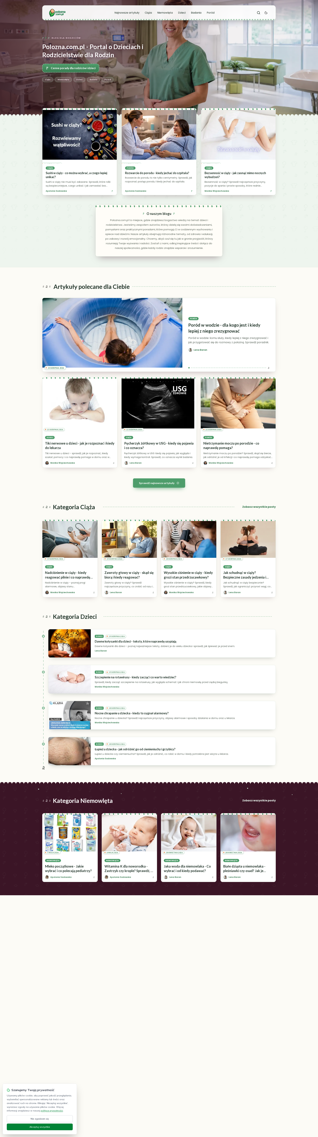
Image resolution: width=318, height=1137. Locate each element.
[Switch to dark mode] (266, 13)
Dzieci (182, 13)
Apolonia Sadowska (56, 191)
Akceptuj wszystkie (39, 1126)
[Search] (258, 13)
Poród (210, 13)
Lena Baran (101, 651)
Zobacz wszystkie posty (259, 507)
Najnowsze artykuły (126, 13)
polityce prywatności (52, 1110)
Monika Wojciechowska (217, 191)
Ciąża (148, 13)
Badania (196, 13)
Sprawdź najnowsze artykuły (157, 483)
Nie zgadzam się (40, 1118)
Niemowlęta (165, 13)
